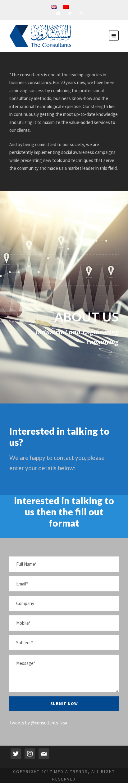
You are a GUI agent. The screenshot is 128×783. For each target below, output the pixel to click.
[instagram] (81, 13)
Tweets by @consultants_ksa (38, 723)
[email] (58, 13)
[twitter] (70, 13)
